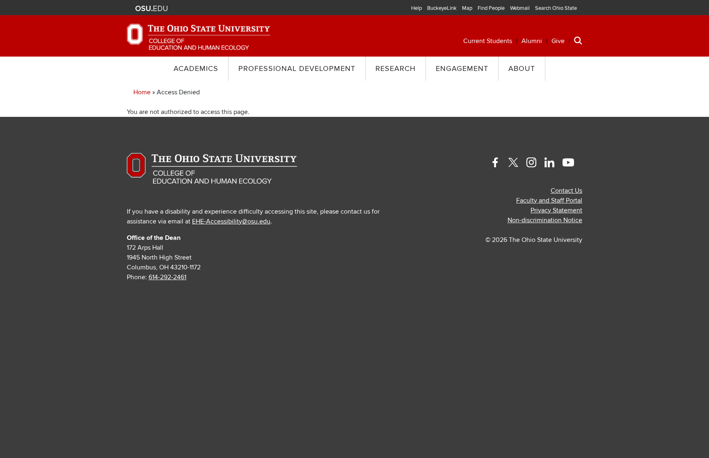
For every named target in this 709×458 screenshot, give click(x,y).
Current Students (487, 41)
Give (558, 41)
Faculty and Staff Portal (549, 200)
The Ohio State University (151, 8)
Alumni (531, 41)
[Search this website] (578, 40)
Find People (491, 8)
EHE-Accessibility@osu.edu (231, 221)
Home (142, 92)
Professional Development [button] (296, 68)
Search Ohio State (556, 8)
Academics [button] (196, 68)
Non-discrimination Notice (545, 220)
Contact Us (566, 191)
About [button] (521, 68)
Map (467, 8)
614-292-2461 (167, 277)
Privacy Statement (556, 210)
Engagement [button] (462, 68)
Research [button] (395, 68)
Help (416, 8)
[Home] (198, 36)
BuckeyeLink (442, 8)
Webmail (520, 8)
